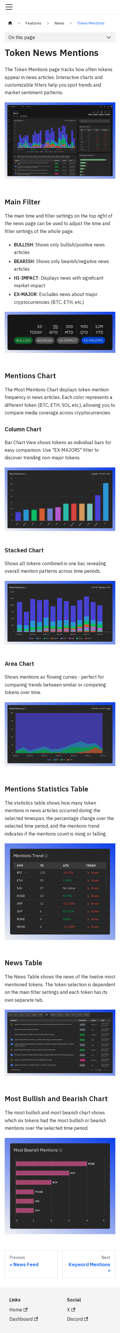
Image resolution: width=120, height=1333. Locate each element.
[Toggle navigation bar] (9, 7)
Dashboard (21, 1319)
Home (15, 1310)
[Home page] (10, 23)
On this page (21, 37)
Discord (75, 1319)
